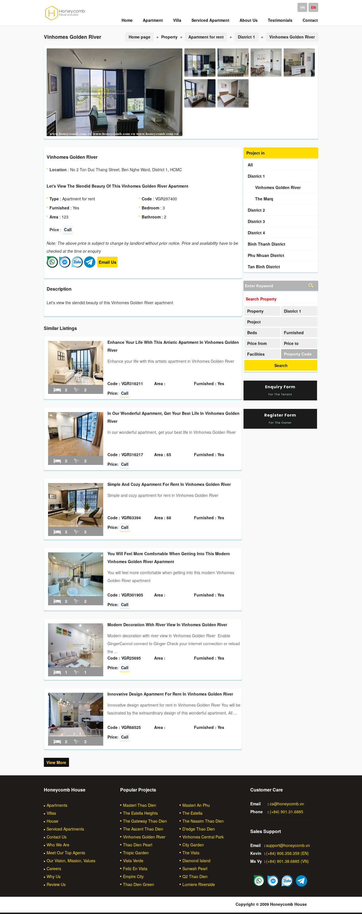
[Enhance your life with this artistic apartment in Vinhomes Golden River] (75, 383)
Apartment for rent (206, 37)
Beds (252, 332)
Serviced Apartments (65, 829)
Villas (51, 813)
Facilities (256, 354)
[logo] (65, 20)
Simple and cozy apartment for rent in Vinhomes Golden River (169, 484)
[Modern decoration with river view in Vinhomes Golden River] (75, 665)
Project (254, 322)
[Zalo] (77, 266)
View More (56, 762)
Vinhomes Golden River (292, 37)
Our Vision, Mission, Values (71, 860)
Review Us (56, 884)
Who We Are (58, 845)
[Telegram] (89, 266)
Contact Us (56, 837)
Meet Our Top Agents (66, 852)
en (313, 7)
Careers (54, 868)
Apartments (57, 805)
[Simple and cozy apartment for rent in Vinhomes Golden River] (75, 525)
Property (255, 311)
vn (302, 7)
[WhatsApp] (52, 266)
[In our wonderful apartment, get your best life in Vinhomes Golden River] (75, 454)
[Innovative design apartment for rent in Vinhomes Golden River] (75, 735)
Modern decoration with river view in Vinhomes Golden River (167, 624)
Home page (139, 37)
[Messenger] (64, 266)
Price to (291, 343)
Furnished (294, 332)
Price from (257, 343)
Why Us (54, 876)
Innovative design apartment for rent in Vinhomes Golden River (170, 694)
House (52, 821)
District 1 (246, 37)
